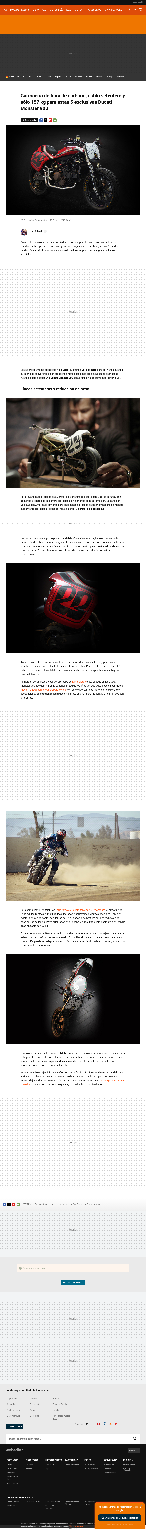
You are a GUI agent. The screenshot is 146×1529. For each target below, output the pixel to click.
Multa (49, 77)
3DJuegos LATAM (33, 1502)
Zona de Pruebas (20, 9)
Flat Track (77, 1204)
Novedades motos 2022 (61, 1417)
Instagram (140, 10)
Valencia (120, 77)
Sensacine (49, 1464)
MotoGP (79, 9)
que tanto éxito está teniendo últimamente (81, 909)
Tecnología (35, 1404)
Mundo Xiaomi (12, 1483)
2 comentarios (31, 120)
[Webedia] (139, 2)
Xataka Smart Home (12, 1478)
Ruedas (99, 77)
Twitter (130, 10)
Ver (74, 1282)
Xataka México (13, 1502)
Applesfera (11, 1473)
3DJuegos (30, 1464)
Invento (39, 77)
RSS (110, 1423)
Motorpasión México (89, 1503)
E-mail (55, 120)
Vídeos (56, 1398)
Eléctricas (34, 1416)
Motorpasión (89, 1464)
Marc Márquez (113, 9)
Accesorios (94, 9)
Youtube (98, 1423)
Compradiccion (110, 1473)
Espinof (48, 1468)
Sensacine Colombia (49, 1507)
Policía (68, 77)
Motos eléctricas (60, 9)
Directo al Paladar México (72, 1503)
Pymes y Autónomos (128, 1469)
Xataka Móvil (12, 1468)
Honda (56, 1410)
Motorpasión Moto (91, 1468)
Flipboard (50, 120)
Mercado (78, 77)
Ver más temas (14, 1426)
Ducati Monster (94, 1204)
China (30, 77)
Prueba (89, 77)
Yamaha (33, 1410)
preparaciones (60, 1204)
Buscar (134, 1438)
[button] (38, 231)
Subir (132, 1451)
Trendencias (109, 1464)
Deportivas (39, 9)
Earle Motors (79, 681)
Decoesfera (108, 1468)
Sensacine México (52, 1502)
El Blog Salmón (129, 1464)
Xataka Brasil (12, 1506)
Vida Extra (30, 1468)
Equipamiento (13, 1410)
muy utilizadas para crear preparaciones (43, 689)
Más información (76, 1526)
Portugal (109, 77)
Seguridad (11, 1404)
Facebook (135, 10)
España (58, 77)
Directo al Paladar (72, 1464)
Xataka (9, 1464)
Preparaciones (42, 1204)
